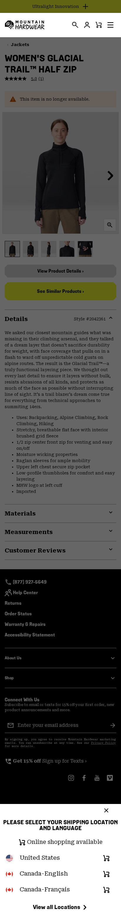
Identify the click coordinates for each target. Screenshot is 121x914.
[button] (110, 25)
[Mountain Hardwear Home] (25, 25)
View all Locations (56, 906)
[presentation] (75, 25)
